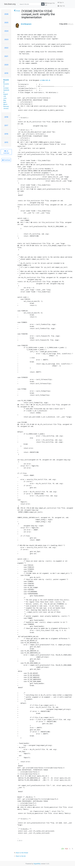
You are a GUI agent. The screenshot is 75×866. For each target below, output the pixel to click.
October (6, 88)
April (4, 102)
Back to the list (21, 856)
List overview (6, 152)
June (4, 98)
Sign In (61, 2)
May (4, 100)
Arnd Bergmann (26, 24)
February (6, 106)
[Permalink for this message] (72, 848)
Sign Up (62, 6)
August (5, 94)
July (4, 96)
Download (7, 160)
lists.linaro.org (10, 4)
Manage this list (50, 4)
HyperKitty (37, 863)
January (5, 108)
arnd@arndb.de (45, 80)
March (5, 104)
